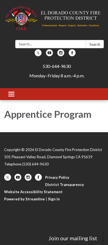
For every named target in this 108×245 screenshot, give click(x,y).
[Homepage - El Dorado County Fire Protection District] (54, 21)
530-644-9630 (57, 66)
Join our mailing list (72, 238)
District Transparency (64, 184)
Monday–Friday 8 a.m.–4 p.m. (56, 75)
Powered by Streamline (24, 199)
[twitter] (38, 54)
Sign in (54, 199)
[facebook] (72, 54)
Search (94, 44)
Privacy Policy (57, 177)
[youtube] (49, 54)
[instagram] (60, 54)
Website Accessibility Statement (33, 192)
